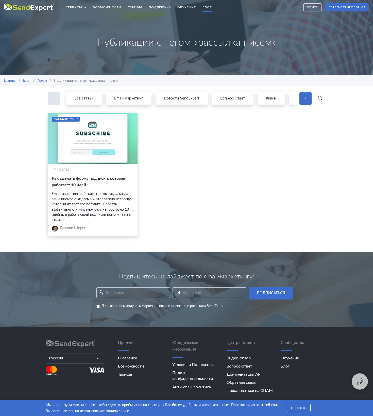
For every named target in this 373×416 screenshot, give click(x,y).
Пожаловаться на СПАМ (250, 391)
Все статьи (83, 98)
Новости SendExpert (181, 98)
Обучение (186, 7)
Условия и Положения (193, 365)
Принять (298, 407)
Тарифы (135, 7)
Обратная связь (241, 382)
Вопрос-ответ (239, 366)
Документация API (244, 374)
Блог (207, 7)
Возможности (107, 7)
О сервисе (127, 358)
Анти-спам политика (191, 387)
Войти (312, 7)
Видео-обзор (239, 358)
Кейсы (271, 98)
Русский (56, 358)
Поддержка (160, 7)
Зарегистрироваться (347, 7)
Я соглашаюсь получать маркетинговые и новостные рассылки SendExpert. (163, 306)
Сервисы (78, 6)
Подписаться (271, 293)
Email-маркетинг (128, 98)
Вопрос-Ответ (232, 98)
